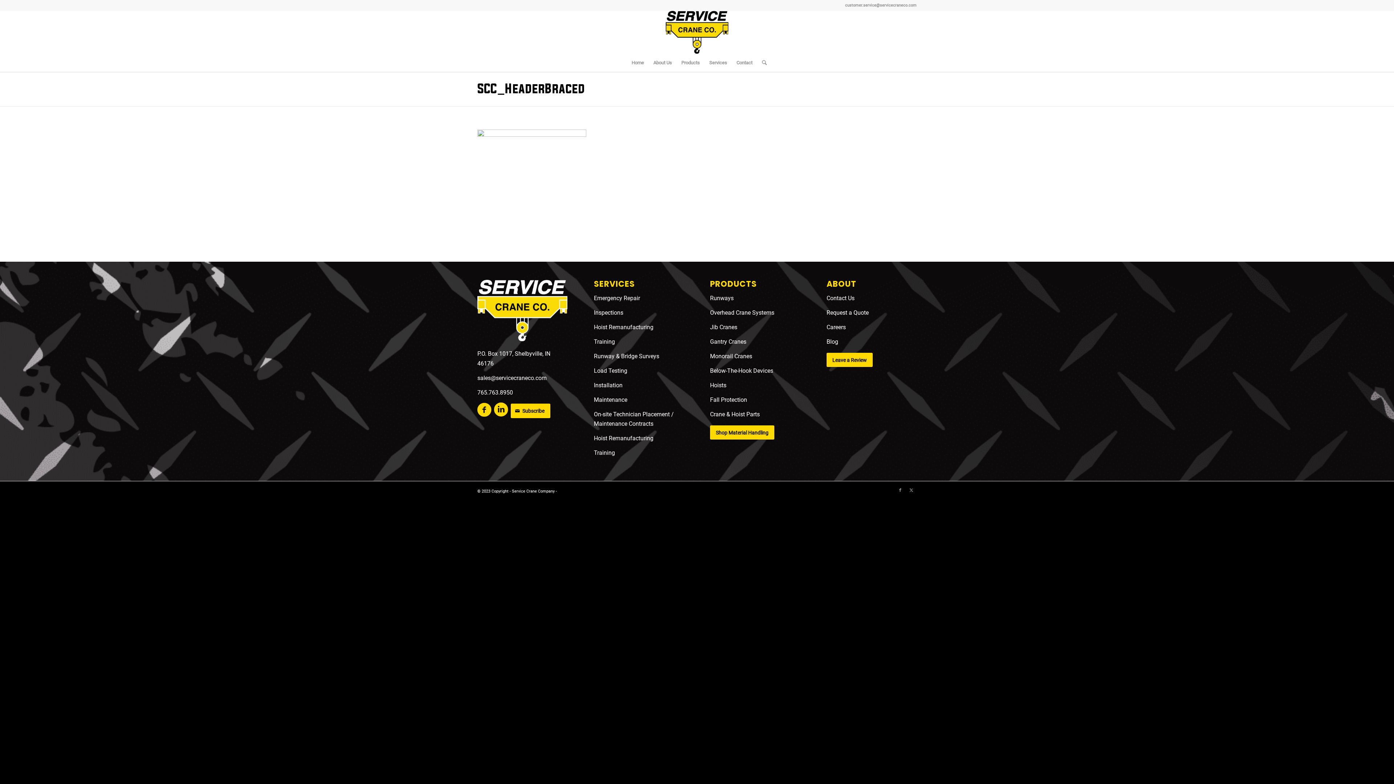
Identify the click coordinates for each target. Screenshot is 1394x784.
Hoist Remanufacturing (623, 327)
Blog (832, 341)
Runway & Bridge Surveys (626, 356)
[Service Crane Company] (697, 32)
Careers (836, 327)
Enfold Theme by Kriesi (579, 491)
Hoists (718, 385)
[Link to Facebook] (900, 490)
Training (604, 341)
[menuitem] (638, 63)
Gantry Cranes (728, 341)
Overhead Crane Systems (742, 312)
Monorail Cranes (731, 356)
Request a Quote (848, 312)
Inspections (608, 312)
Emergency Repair (617, 298)
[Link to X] (911, 490)
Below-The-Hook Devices (741, 370)
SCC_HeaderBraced (531, 89)
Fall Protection (728, 399)
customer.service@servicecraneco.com (881, 5)
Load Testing (610, 370)
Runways (722, 298)
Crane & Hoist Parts (735, 414)
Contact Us (841, 298)
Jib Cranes (723, 327)
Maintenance (610, 399)
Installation (608, 385)
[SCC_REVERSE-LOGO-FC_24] (522, 312)
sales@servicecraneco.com (512, 378)
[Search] (762, 63)
